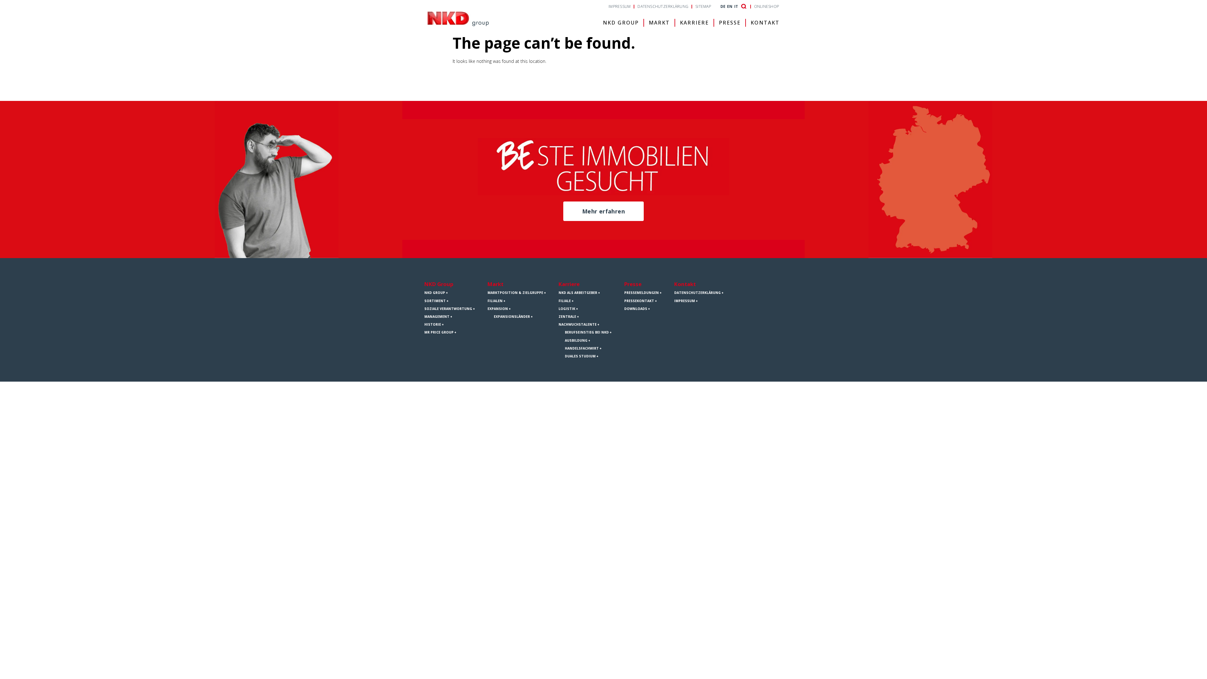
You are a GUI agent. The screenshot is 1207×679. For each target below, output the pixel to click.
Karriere (694, 22)
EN (729, 6)
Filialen (495, 301)
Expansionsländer (512, 316)
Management (436, 316)
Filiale (565, 301)
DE (722, 6)
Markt (659, 22)
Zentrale (567, 316)
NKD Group (621, 22)
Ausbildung (576, 340)
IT (736, 6)
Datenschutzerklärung (662, 6)
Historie (432, 324)
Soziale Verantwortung (448, 308)
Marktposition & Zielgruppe (515, 292)
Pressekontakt (639, 301)
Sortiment (435, 301)
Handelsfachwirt (582, 348)
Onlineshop (766, 6)
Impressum (620, 6)
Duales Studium (580, 356)
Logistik (567, 308)
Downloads (635, 308)
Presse (730, 22)
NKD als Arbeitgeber (578, 292)
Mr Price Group (439, 332)
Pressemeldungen (641, 292)
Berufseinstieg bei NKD (587, 332)
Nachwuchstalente (578, 324)
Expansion (498, 308)
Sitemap (703, 6)
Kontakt (765, 22)
